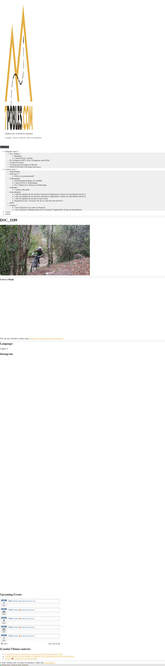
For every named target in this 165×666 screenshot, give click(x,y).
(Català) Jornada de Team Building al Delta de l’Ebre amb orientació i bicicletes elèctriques (39, 656)
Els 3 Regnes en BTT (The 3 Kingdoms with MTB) (29, 160)
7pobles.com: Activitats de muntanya (19, 134)
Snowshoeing (15, 192)
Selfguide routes (11, 151)
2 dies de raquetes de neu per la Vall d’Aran (31, 199)
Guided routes (10, 169)
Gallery (8, 214)
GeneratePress (49, 663)
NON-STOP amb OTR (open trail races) (25, 167)
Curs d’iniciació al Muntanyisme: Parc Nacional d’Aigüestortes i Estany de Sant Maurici (48, 210)
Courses (13, 205)
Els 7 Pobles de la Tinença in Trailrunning (30, 185)
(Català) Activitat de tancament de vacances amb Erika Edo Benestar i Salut (33, 654)
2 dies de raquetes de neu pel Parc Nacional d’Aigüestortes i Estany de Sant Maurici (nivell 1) (50, 194)
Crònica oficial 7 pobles (23, 158)
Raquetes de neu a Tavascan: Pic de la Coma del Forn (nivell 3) (38, 201)
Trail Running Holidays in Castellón (28, 181)
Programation (15, 171)
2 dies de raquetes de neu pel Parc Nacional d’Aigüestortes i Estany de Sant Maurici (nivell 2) (50, 196)
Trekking (13, 187)
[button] (4, 643)
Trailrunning (14, 178)
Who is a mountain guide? (24, 176)
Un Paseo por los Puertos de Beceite (23, 165)
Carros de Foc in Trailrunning (25, 183)
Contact (8, 212)
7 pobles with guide (21, 190)
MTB (12, 203)
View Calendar (53, 644)
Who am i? (14, 174)
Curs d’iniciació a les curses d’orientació (29, 207)
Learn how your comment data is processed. (46, 338)
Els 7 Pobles (14, 154)
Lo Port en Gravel (16, 163)
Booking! (18, 156)
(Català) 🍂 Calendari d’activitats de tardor (21, 659)
